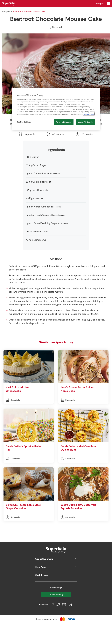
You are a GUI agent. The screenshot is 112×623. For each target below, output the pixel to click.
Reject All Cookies (63, 122)
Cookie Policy (89, 114)
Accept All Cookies (85, 122)
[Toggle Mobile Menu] (108, 3)
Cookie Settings (56, 594)
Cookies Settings (24, 122)
